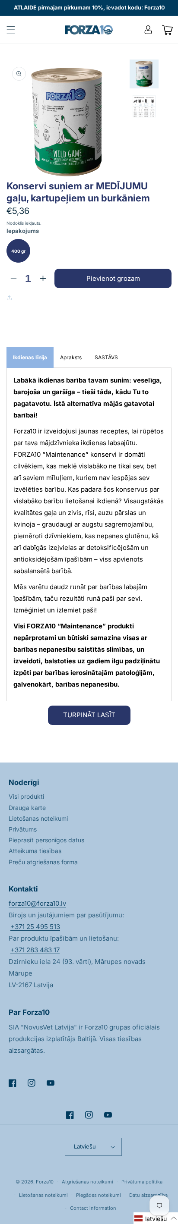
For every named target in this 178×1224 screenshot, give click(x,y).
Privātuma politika (141, 1182)
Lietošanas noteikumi (38, 818)
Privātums (23, 829)
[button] (10, 29)
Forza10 (45, 1182)
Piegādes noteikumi (98, 1195)
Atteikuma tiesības (35, 850)
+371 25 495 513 (35, 927)
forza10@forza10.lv (37, 903)
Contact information (93, 1208)
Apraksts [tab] (71, 357)
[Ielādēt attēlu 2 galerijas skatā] (144, 107)
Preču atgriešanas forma (43, 862)
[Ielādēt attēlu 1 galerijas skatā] (144, 74)
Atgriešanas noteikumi (87, 1182)
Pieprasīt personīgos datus (46, 840)
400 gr (18, 251)
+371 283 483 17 (35, 950)
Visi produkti (26, 796)
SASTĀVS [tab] (106, 357)
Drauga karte (27, 807)
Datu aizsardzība (148, 1195)
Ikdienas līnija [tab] (30, 357)
